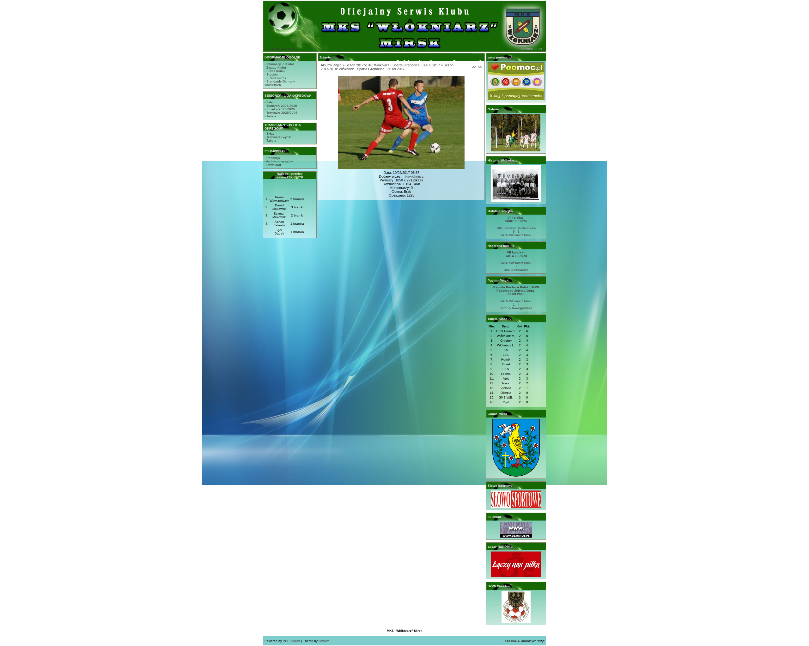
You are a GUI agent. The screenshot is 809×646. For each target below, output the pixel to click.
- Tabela (270, 116)
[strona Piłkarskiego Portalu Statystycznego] (516, 536)
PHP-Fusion (291, 641)
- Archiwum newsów (279, 161)
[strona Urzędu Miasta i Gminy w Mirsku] (516, 475)
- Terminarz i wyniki (278, 137)
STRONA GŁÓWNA (281, 49)
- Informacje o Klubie (280, 64)
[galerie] (516, 150)
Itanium (324, 641)
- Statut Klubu (275, 71)
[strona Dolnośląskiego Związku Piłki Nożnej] (516, 622)
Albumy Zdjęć (331, 65)
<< (474, 67)
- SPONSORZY (276, 78)
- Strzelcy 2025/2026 (280, 109)
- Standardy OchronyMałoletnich (280, 83)
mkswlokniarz (413, 176)
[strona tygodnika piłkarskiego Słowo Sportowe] (516, 507)
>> (480, 67)
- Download (273, 165)
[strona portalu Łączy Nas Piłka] (516, 576)
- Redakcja (272, 158)
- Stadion (271, 74)
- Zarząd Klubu (275, 67)
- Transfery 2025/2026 (281, 105)
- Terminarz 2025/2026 (281, 112)
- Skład (270, 102)
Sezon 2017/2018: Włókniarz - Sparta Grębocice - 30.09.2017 (392, 65)
